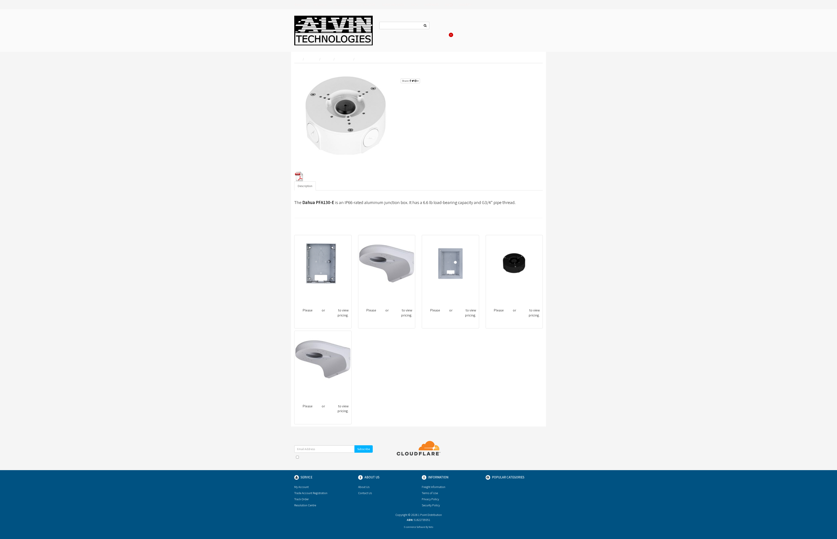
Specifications (328, 186)
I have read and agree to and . (335, 459)
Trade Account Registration (310, 493)
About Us (462, 26)
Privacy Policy (430, 499)
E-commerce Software (414, 527)
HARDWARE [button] (431, 5)
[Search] (425, 25)
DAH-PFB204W (371, 295)
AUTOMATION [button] (366, 5)
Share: (406, 80)
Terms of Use (430, 493)
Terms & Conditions (343, 457)
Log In (479, 26)
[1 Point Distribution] (333, 30)
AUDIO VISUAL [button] (342, 5)
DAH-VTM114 (434, 295)
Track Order (301, 499)
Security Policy (431, 505)
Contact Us (443, 26)
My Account (301, 487)
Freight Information (433, 487)
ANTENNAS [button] (320, 5)
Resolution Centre (305, 505)
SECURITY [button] (465, 5)
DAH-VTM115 (306, 295)
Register (494, 26)
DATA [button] (414, 5)
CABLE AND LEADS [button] (393, 5)
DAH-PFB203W (307, 391)
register (533, 70)
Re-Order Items (517, 26)
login (518, 70)
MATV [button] (449, 5)
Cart (451, 35)
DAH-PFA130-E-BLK (502, 295)
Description (305, 186)
